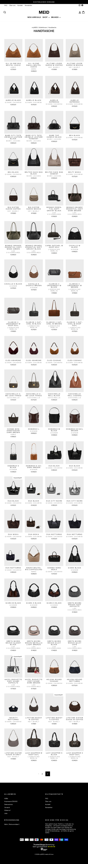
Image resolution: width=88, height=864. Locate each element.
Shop (45, 17)
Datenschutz (8, 804)
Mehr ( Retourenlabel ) (12, 824)
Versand (7, 807)
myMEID (35, 27)
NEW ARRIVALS (34, 17)
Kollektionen (43, 27)
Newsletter (28, 5)
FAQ (5, 5)
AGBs (6, 798)
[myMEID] (44, 12)
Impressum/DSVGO (10, 801)
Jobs (5, 813)
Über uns (12, 5)
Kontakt (20, 5)
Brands (55, 17)
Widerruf (7, 810)
